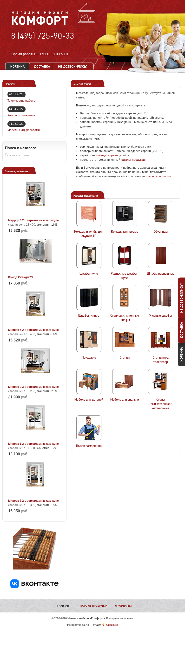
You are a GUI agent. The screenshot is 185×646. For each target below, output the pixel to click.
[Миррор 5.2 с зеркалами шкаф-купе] (35, 324)
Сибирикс (112, 624)
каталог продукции (133, 159)
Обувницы (161, 232)
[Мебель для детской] (89, 381)
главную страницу (108, 155)
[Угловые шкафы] (161, 297)
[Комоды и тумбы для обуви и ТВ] (89, 213)
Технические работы (21, 100)
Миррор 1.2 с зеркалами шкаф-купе (33, 443)
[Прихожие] (89, 339)
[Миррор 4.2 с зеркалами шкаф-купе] (35, 214)
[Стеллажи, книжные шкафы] (125, 297)
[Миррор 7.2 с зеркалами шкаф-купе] (35, 495)
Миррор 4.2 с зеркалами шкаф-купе (33, 220)
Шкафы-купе (88, 274)
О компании (123, 605)
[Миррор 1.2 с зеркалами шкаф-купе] (35, 438)
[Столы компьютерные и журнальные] (161, 381)
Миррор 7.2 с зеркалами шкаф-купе (33, 500)
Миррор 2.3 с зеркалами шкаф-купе (33, 387)
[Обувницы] (161, 213)
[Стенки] (125, 339)
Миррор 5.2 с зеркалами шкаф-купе (33, 330)
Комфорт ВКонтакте (21, 115)
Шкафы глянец (88, 316)
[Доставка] (42, 66)
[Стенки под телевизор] (161, 339)
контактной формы (158, 176)
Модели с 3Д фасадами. (23, 130)
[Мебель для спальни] (125, 381)
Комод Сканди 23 (20, 277)
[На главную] (40, 24)
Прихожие (89, 358)
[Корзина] (17, 66)
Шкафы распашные (160, 274)
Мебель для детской (88, 400)
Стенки (125, 358)
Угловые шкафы (160, 316)
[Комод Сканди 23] (35, 271)
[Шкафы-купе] (89, 255)
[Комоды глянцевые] (125, 213)
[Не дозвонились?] (74, 66)
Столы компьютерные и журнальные (160, 404)
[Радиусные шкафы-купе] (125, 255)
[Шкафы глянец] (89, 297)
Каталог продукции (93, 605)
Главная (63, 605)
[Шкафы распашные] (161, 255)
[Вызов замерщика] (89, 428)
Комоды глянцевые (124, 232)
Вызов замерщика (89, 446)
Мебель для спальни (124, 400)
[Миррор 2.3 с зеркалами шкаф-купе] (35, 381)
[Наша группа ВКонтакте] (34, 587)
